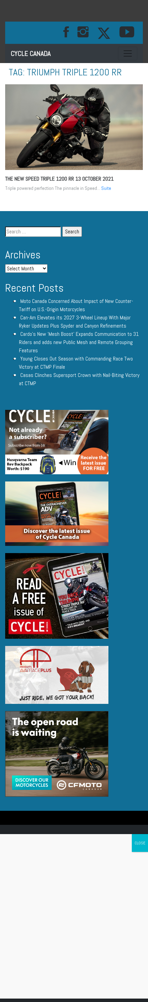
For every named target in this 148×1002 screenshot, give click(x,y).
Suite (106, 188)
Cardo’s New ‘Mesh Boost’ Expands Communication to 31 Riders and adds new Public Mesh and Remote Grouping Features (79, 342)
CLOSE (140, 843)
